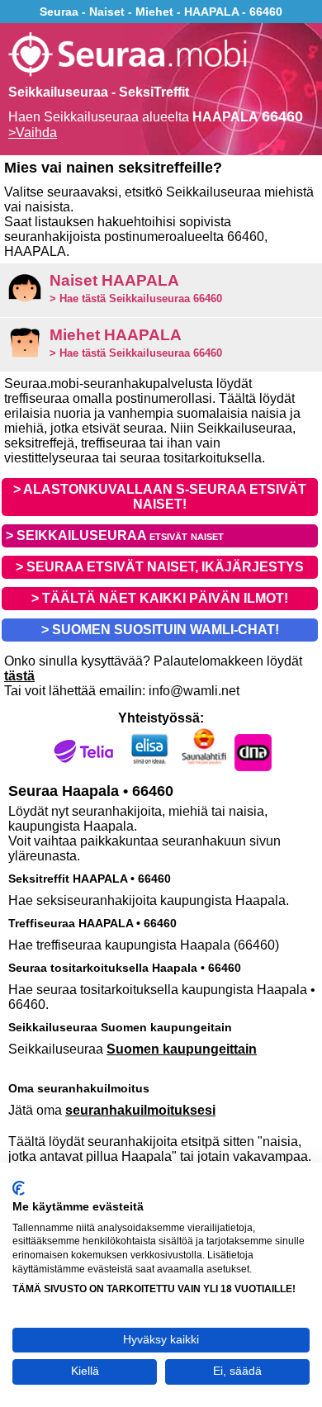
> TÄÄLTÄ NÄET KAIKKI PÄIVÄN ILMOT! (159, 598)
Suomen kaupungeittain (182, 1049)
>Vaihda (32, 133)
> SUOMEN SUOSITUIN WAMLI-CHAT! (160, 630)
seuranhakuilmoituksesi (140, 1110)
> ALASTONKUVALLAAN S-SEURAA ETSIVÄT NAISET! (159, 496)
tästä (19, 676)
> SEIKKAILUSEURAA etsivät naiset (115, 535)
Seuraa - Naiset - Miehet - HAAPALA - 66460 (161, 11)
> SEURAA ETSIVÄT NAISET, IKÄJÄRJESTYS (160, 567)
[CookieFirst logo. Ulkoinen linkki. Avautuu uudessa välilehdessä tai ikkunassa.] (18, 1188)
